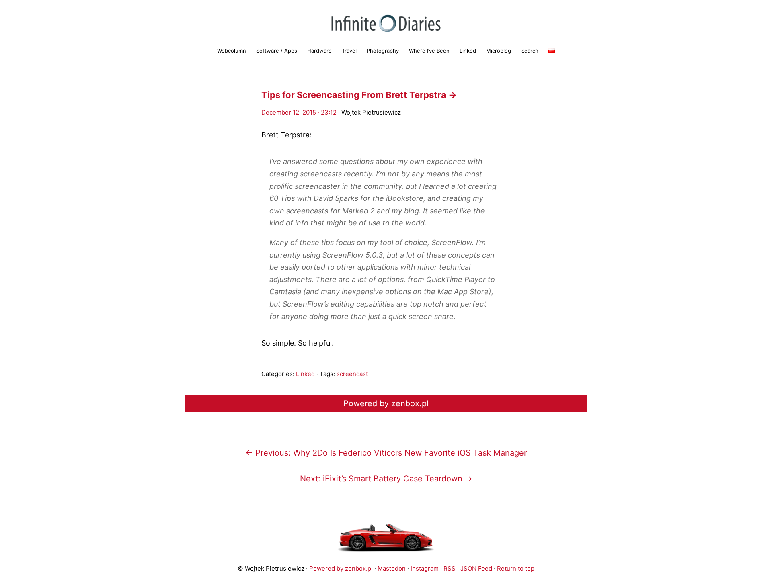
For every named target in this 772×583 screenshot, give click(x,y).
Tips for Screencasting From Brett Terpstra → (359, 95)
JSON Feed (476, 568)
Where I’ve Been (429, 50)
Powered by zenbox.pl (386, 403)
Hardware (319, 50)
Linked (468, 50)
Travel (349, 50)
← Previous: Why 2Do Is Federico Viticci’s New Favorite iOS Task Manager (386, 453)
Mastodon (392, 568)
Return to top (515, 568)
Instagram (425, 568)
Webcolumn (231, 50)
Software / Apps (276, 50)
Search (529, 50)
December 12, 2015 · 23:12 (299, 112)
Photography (383, 50)
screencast (352, 374)
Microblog (498, 50)
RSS (449, 568)
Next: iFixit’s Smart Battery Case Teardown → (386, 478)
